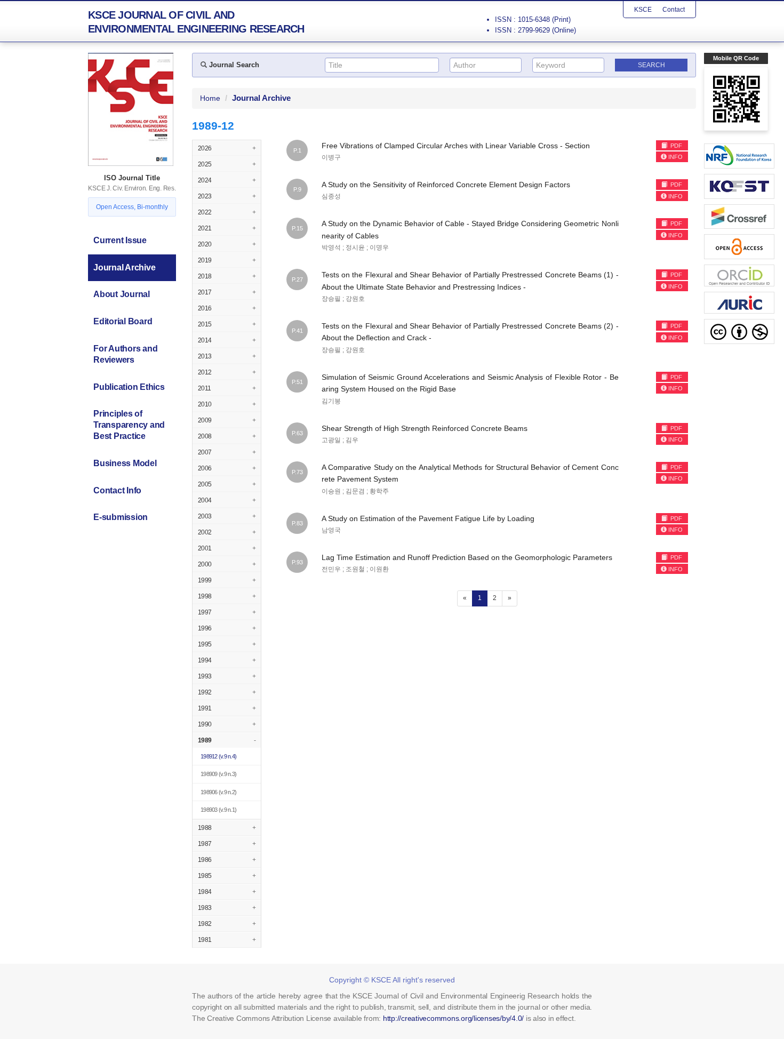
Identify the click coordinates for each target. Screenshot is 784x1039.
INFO (675, 157)
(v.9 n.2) (218, 792)
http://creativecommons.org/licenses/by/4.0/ (453, 1018)
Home (210, 98)
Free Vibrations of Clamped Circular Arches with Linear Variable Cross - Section (456, 145)
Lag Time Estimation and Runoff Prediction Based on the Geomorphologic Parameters (467, 557)
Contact (673, 9)
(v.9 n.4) (218, 756)
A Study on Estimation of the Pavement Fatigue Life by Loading (428, 518)
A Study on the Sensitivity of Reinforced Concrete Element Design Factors (446, 184)
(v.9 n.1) (218, 809)
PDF (675, 145)
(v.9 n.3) (218, 774)
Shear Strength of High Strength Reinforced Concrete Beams (424, 428)
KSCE (643, 9)
